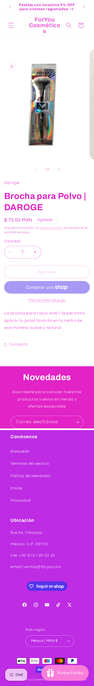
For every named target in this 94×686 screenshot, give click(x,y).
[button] (11, 25)
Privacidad (20, 500)
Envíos (16, 488)
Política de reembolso (30, 476)
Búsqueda (20, 451)
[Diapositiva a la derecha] (58, 169)
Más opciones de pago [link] (47, 300)
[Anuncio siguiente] (84, 7)
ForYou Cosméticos (35, 679)
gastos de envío (51, 227)
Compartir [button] (18, 344)
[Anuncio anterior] (10, 7)
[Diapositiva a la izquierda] (35, 169)
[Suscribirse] (77, 422)
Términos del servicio (29, 464)
